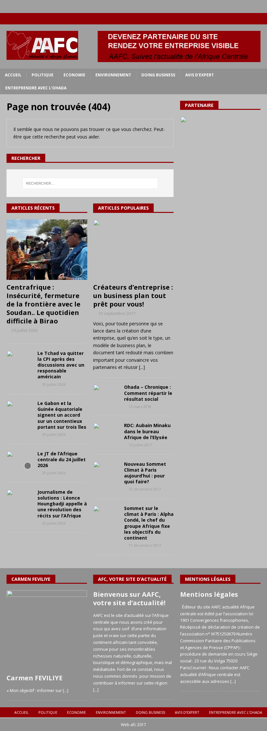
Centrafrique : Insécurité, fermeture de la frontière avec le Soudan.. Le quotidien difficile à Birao (43, 304)
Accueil (13, 75)
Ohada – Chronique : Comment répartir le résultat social (148, 393)
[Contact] (261, 18)
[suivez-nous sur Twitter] (236, 18)
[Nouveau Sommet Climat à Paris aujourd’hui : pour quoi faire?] (106, 471)
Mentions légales (209, 594)
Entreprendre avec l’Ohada (35, 88)
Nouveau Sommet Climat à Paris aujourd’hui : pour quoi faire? (145, 473)
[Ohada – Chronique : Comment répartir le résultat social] (106, 394)
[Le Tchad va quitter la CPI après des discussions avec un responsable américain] (20, 360)
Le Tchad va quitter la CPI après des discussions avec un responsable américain (60, 365)
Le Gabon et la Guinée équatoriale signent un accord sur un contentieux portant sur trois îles (61, 415)
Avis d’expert (199, 75)
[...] (142, 367)
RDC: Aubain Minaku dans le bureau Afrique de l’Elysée (147, 431)
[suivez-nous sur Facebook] (223, 18)
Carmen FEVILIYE (35, 677)
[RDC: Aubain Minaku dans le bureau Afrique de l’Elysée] (106, 432)
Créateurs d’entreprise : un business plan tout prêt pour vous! (133, 295)
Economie (74, 75)
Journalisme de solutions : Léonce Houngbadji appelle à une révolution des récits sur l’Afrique (62, 504)
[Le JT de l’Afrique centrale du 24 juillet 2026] (20, 460)
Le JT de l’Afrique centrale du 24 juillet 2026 (61, 459)
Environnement (113, 75)
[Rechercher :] (90, 183)
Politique (42, 75)
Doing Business (158, 75)
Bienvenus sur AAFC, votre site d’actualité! (129, 598)
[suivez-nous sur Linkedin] (248, 18)
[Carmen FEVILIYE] (47, 630)
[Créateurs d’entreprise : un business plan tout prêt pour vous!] (133, 249)
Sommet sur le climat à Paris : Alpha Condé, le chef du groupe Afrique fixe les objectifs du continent (149, 523)
